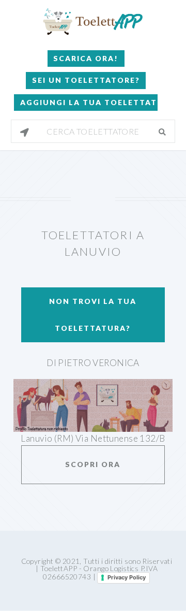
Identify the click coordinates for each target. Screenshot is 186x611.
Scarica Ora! (85, 58)
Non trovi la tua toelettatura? (92, 314)
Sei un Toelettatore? (86, 80)
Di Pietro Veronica (93, 362)
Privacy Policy (126, 577)
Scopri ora (92, 464)
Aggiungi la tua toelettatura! (88, 102)
